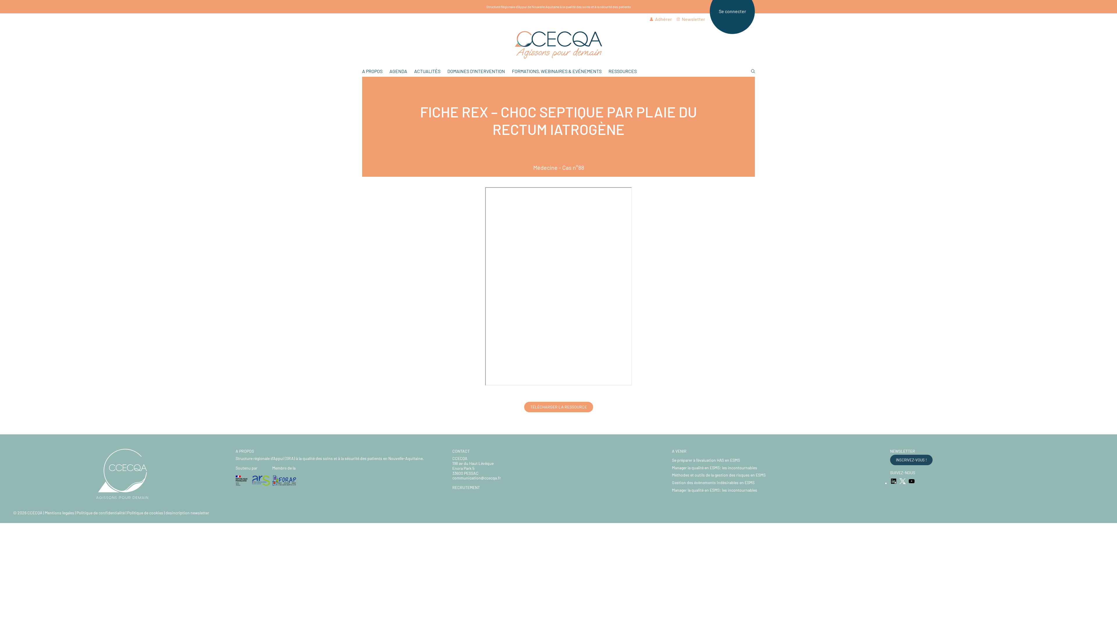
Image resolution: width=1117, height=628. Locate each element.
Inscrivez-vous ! (911, 460)
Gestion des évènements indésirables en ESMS (713, 482)
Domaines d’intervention (476, 71)
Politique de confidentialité (101, 512)
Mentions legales (59, 512)
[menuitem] (558, 45)
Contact (461, 451)
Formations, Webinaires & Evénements (557, 71)
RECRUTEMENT (466, 487)
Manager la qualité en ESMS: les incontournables (714, 467)
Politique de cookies (145, 512)
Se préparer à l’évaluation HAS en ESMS (706, 460)
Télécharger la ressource (558, 406)
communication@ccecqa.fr (476, 477)
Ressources (623, 71)
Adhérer (663, 19)
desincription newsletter (187, 512)
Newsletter (693, 19)
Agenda (398, 71)
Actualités (427, 71)
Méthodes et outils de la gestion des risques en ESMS (719, 474)
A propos (372, 71)
